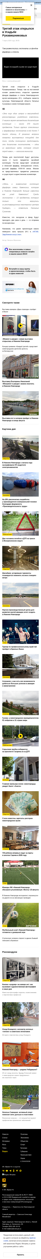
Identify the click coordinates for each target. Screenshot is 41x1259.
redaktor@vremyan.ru (14, 1229)
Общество (24, 1141)
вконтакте (3, 1171)
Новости (5, 1134)
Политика (24, 1134)
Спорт (22, 1144)
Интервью (6, 1141)
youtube (7, 1171)
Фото (4, 1144)
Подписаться (18, 18)
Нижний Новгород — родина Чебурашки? (19, 1067)
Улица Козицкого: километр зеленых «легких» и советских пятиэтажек (17, 1028)
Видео (5, 1151)
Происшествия (25, 1155)
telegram (10, 1171)
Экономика (24, 1137)
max (20, 1171)
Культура (23, 1148)
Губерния (24, 1151)
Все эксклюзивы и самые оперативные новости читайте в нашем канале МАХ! (22, 251)
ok (14, 1171)
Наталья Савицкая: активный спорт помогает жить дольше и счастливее (17, 1111)
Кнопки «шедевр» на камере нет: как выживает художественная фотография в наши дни (19, 985)
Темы (4, 1148)
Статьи (4, 1137)
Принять (20, 1255)
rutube (17, 1171)
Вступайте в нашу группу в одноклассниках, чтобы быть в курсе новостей (22, 271)
